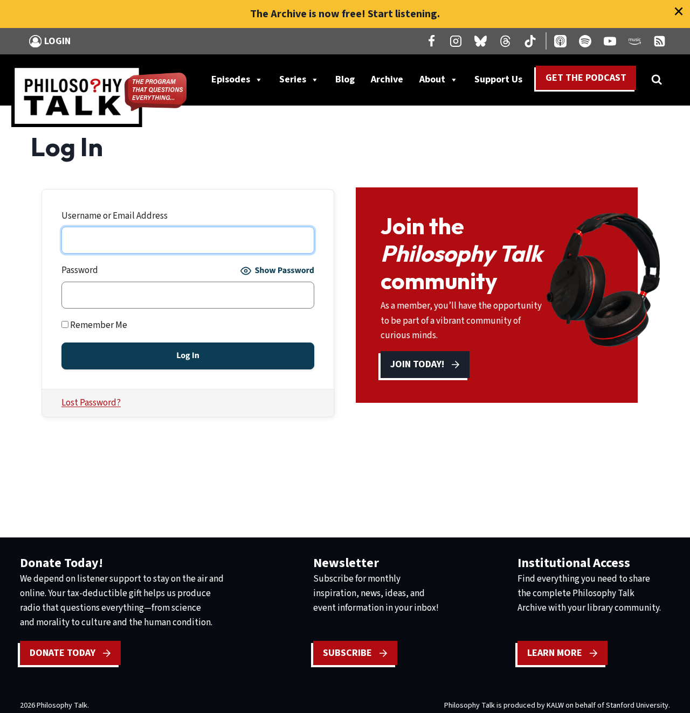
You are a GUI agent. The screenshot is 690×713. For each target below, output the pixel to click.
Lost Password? (91, 402)
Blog (345, 79)
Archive (387, 79)
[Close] (678, 11)
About (432, 79)
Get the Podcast (586, 78)
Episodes (230, 79)
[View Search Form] (656, 80)
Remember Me (97, 325)
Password (79, 270)
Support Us (502, 82)
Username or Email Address (114, 215)
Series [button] (292, 79)
